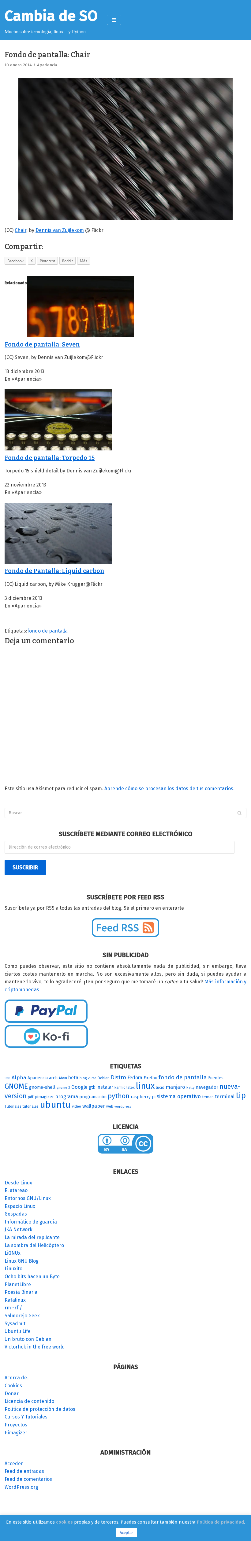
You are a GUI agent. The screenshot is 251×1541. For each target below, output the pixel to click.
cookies (64, 1522)
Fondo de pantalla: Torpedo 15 (50, 457)
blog (83, 1078)
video (76, 1106)
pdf (30, 1097)
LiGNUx (13, 1253)
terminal (224, 1096)
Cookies (13, 1386)
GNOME (16, 1086)
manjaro (175, 1087)
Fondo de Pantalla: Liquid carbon (54, 570)
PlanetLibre (18, 1284)
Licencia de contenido (29, 1401)
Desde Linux (18, 1183)
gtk (92, 1087)
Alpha (19, 1077)
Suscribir (25, 867)
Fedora (134, 1078)
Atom (63, 1078)
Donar (12, 1393)
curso (92, 1078)
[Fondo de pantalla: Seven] (80, 335)
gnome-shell (42, 1087)
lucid (160, 1087)
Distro (118, 1077)
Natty (190, 1088)
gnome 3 (63, 1088)
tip (241, 1095)
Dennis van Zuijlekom (60, 230)
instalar (104, 1087)
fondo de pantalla (47, 631)
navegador (207, 1087)
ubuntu (55, 1104)
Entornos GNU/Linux (28, 1198)
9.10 (7, 1078)
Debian (104, 1078)
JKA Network (18, 1229)
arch (53, 1078)
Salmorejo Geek (22, 1316)
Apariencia (47, 65)
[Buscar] (239, 813)
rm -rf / (13, 1308)
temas (208, 1097)
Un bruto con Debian (28, 1339)
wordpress (122, 1107)
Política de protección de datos (40, 1409)
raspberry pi (143, 1096)
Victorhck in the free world (35, 1347)
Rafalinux (15, 1300)
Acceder (14, 1463)
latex (130, 1087)
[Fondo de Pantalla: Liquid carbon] (58, 562)
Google (79, 1087)
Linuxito (13, 1268)
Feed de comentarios (28, 1479)
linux (145, 1086)
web (109, 1106)
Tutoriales (13, 1106)
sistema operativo (179, 1096)
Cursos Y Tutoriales (26, 1417)
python (118, 1096)
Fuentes (215, 1078)
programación (93, 1096)
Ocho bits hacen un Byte (32, 1276)
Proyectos (16, 1425)
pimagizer (44, 1096)
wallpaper (93, 1106)
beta (73, 1078)
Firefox (150, 1078)
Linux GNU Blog (22, 1261)
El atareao (16, 1190)
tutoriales (31, 1106)
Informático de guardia (31, 1222)
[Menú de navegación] (114, 20)
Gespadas (16, 1214)
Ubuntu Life (18, 1331)
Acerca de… (18, 1378)
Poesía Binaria (21, 1292)
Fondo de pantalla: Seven (42, 344)
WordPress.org (21, 1487)
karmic (119, 1087)
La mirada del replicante (32, 1237)
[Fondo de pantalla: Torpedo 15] (58, 449)
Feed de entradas (24, 1471)
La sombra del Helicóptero (34, 1245)
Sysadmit (15, 1323)
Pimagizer (16, 1433)
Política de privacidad (220, 1522)
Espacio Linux (20, 1206)
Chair (20, 230)
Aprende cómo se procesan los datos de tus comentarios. (169, 788)
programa (66, 1096)
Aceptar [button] (126, 1532)
